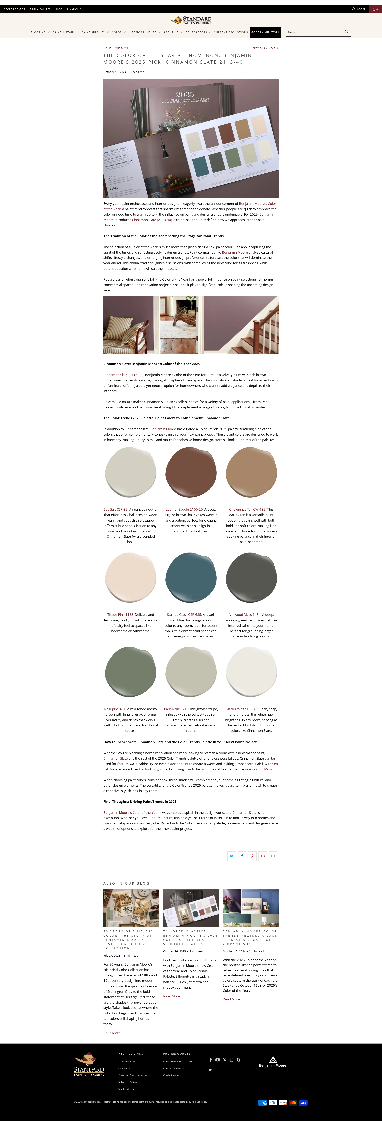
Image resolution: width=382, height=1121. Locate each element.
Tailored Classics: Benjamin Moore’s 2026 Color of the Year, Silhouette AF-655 (190, 937)
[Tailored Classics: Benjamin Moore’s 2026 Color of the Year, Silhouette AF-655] (191, 925)
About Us (172, 32)
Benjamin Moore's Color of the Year (131, 812)
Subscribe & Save (128, 1082)
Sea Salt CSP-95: (116, 509)
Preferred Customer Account (134, 1075)
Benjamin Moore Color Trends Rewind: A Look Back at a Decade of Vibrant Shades (250, 937)
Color (117, 32)
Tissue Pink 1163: (120, 614)
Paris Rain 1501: (176, 709)
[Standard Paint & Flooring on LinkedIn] (211, 1069)
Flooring (38, 32)
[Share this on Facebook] (242, 856)
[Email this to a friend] (273, 856)
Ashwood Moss (260, 769)
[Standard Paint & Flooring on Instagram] (232, 1060)
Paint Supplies (93, 32)
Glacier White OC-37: (242, 709)
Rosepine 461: (115, 709)
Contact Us (124, 1068)
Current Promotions (231, 32)
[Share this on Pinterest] (252, 856)
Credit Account (171, 1075)
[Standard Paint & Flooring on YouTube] (218, 1060)
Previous (258, 48)
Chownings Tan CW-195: (247, 509)
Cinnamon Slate (115, 758)
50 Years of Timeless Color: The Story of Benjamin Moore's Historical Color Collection (128, 939)
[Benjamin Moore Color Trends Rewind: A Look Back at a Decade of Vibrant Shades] (251, 925)
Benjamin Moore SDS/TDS (177, 1061)
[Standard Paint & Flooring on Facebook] (211, 1060)
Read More (112, 1032)
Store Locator (14, 9)
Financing (74, 9)
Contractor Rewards (174, 1068)
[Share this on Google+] (262, 856)
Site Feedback (126, 1089)
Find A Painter (40, 9)
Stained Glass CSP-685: (184, 614)
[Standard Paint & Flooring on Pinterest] (225, 1060)
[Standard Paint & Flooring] (191, 20)
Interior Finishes (143, 32)
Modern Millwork (265, 32)
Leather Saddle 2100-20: (185, 509)
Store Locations (126, 1061)
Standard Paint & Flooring (96, 1101)
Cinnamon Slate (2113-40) (152, 219)
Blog (58, 9)
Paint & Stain (63, 32)
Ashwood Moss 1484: (245, 614)
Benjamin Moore (235, 252)
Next (272, 48)
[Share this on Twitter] (231, 856)
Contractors (197, 32)
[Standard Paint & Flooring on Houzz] (239, 1060)
